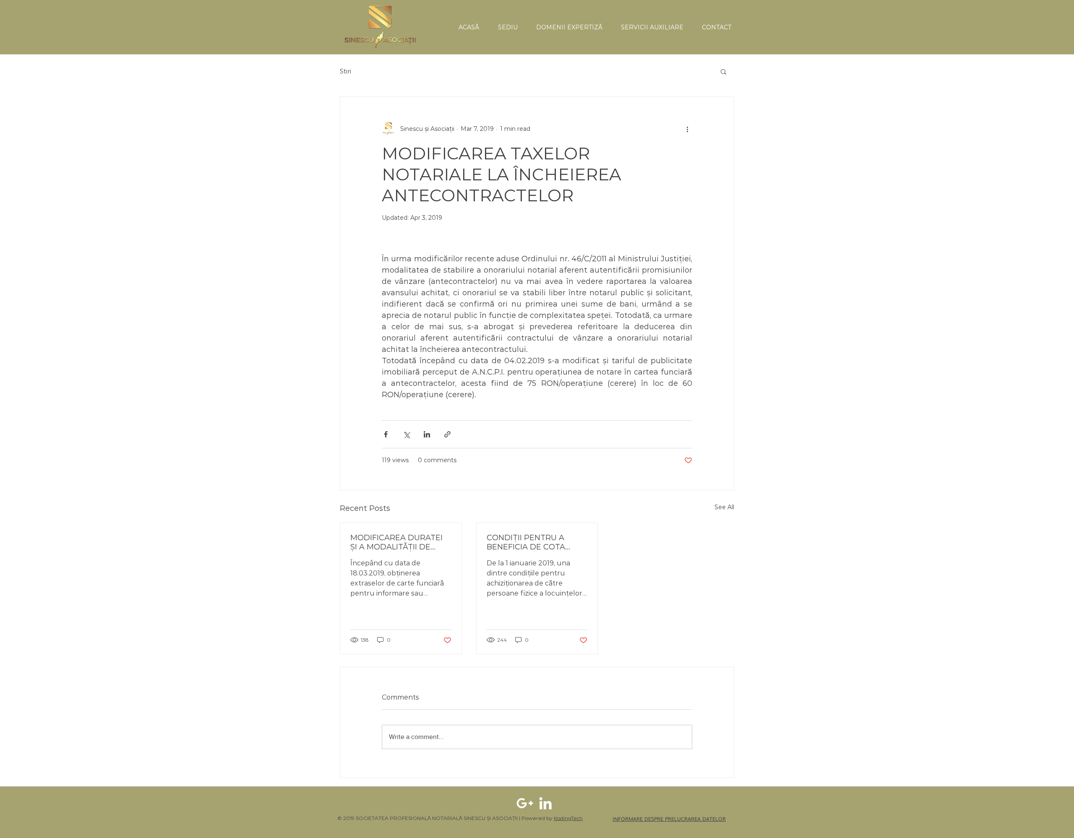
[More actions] (687, 129)
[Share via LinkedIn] (427, 434)
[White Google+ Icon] (525, 803)
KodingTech (568, 818)
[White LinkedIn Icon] (545, 803)
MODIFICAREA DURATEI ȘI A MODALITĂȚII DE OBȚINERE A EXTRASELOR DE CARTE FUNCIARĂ (396, 542)
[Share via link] (447, 434)
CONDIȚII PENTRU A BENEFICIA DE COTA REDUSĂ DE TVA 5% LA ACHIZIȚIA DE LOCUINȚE (534, 542)
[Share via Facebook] (386, 434)
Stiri (345, 71)
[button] (723, 71)
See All (724, 507)
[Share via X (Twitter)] (406, 434)
